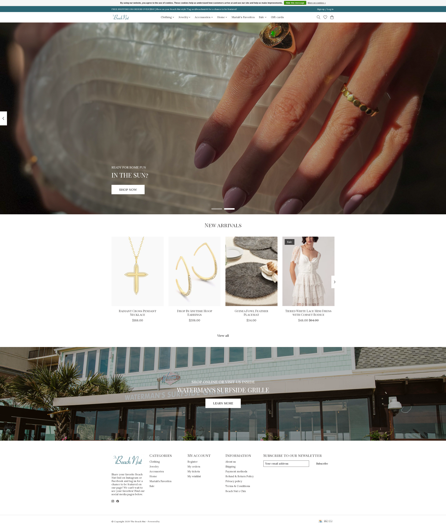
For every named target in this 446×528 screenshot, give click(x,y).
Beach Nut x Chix (235, 491)
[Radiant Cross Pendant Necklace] (138, 271)
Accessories (156, 471)
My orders (193, 466)
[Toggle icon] (318, 17)
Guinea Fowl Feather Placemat (251, 312)
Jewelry (154, 466)
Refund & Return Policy (239, 476)
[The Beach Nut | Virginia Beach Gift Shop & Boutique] (121, 17)
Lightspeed (165, 521)
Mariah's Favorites (243, 17)
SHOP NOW (128, 189)
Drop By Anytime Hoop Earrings (194, 312)
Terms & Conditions (237, 486)
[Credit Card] (320, 521)
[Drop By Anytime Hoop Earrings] (194, 271)
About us (230, 461)
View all (223, 336)
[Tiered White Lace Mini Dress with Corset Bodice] (308, 271)
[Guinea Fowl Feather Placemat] (251, 271)
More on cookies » (317, 3)
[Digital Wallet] (328, 521)
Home (153, 476)
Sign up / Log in (325, 9)
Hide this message (295, 3)
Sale (151, 486)
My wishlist (194, 476)
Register (192, 461)
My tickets (193, 471)
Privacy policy (233, 481)
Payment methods (236, 471)
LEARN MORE (223, 403)
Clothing (154, 461)
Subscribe (322, 463)
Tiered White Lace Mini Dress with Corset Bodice (308, 312)
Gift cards (277, 17)
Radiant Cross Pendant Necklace (137, 312)
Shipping (230, 466)
